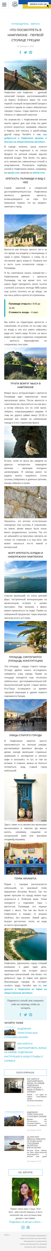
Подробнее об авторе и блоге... (25, 1222)
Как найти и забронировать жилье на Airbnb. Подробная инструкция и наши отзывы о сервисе (25, 1052)
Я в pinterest (28, 1227)
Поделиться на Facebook (20, 52)
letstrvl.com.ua (38, 4)
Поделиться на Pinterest (30, 52)
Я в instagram (23, 1227)
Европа (35, 24)
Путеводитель (20, 24)
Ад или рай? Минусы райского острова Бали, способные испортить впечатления (25, 1149)
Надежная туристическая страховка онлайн (21, 1033)
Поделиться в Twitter (25, 52)
